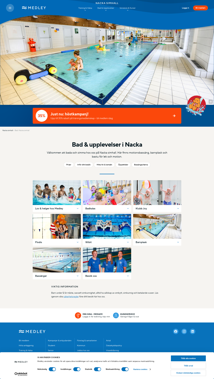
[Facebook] (175, 331)
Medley (32, 331)
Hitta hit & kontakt (104, 164)
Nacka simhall (107, 3)
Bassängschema (141, 164)
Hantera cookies (140, 369)
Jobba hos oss (83, 350)
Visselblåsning (112, 350)
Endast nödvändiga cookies (188, 373)
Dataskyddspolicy (114, 345)
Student (51, 345)
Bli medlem (200, 7)
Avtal (108, 340)
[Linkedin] (192, 331)
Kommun (81, 345)
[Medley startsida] (31, 8)
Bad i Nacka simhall (22, 130)
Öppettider (123, 164)
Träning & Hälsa (25, 350)
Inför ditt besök (84, 164)
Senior (51, 350)
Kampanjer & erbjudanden (59, 340)
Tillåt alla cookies (188, 358)
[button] (211, 102)
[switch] (76, 369)
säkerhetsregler (71, 296)
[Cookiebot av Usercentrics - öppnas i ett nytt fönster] (21, 374)
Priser (68, 164)
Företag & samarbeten (87, 340)
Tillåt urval (188, 366)
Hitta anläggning (26, 345)
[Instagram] (184, 331)
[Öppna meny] (10, 8)
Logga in (185, 7)
